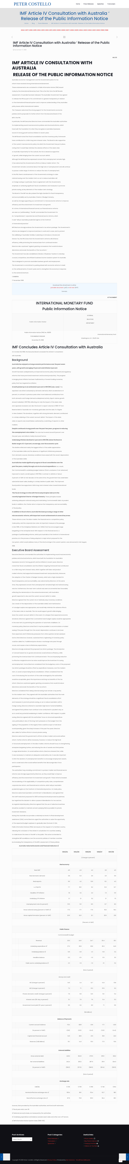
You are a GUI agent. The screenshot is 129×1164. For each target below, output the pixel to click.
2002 (89, 30)
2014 (38, 30)
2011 (50, 30)
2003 (85, 30)
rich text (72, 287)
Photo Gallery (89, 1138)
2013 (42, 30)
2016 (30, 30)
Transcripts (51, 1141)
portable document (57, 287)
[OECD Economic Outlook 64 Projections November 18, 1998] (124, 1156)
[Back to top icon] (120, 1160)
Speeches (51, 1143)
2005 (76, 30)
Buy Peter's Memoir (91, 1141)
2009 (58, 30)
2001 (93, 30)
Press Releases (43, 23)
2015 (34, 30)
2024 (22, 30)
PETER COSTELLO (32, 3)
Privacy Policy (52, 1160)
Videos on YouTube (91, 1146)
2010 (54, 30)
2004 (81, 30)
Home (26, 23)
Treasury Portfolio (90, 1143)
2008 (63, 30)
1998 (106, 30)
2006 (72, 30)
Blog (33, 23)
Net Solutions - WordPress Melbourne (78, 1160)
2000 (98, 30)
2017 (26, 30)
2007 (67, 30)
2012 (46, 30)
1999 (102, 30)
